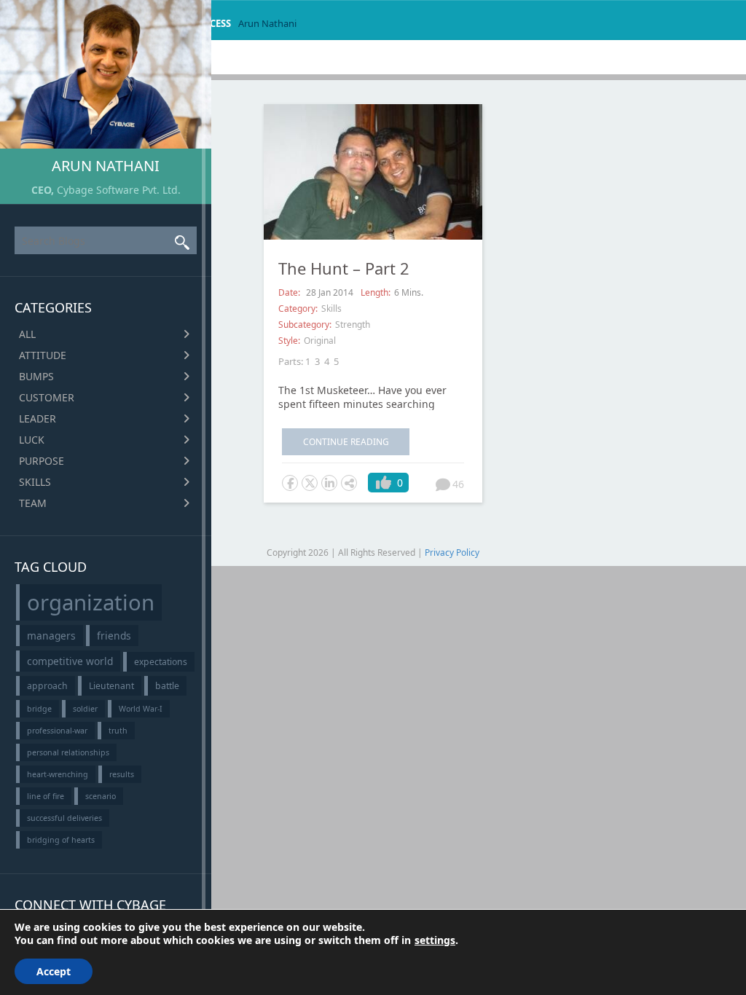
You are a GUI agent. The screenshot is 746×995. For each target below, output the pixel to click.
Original (320, 340)
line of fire (45, 796)
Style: (289, 340)
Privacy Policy (452, 552)
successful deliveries (64, 818)
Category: (298, 308)
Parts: (290, 361)
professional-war (57, 730)
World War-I (140, 709)
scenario (100, 796)
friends (114, 635)
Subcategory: (304, 324)
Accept (53, 971)
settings (435, 940)
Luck (31, 440)
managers (51, 635)
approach (47, 686)
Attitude (42, 355)
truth (118, 730)
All (27, 334)
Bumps (36, 376)
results (121, 774)
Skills (35, 482)
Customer (46, 397)
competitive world (70, 661)
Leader (37, 418)
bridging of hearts (61, 840)
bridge (39, 709)
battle (167, 686)
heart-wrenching (57, 774)
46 (458, 484)
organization (90, 602)
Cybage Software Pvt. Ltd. (119, 190)
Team (33, 503)
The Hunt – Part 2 (343, 268)
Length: (375, 292)
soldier (85, 709)
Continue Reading (346, 442)
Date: (290, 292)
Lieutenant (111, 686)
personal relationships (68, 752)
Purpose (41, 461)
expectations (160, 662)
